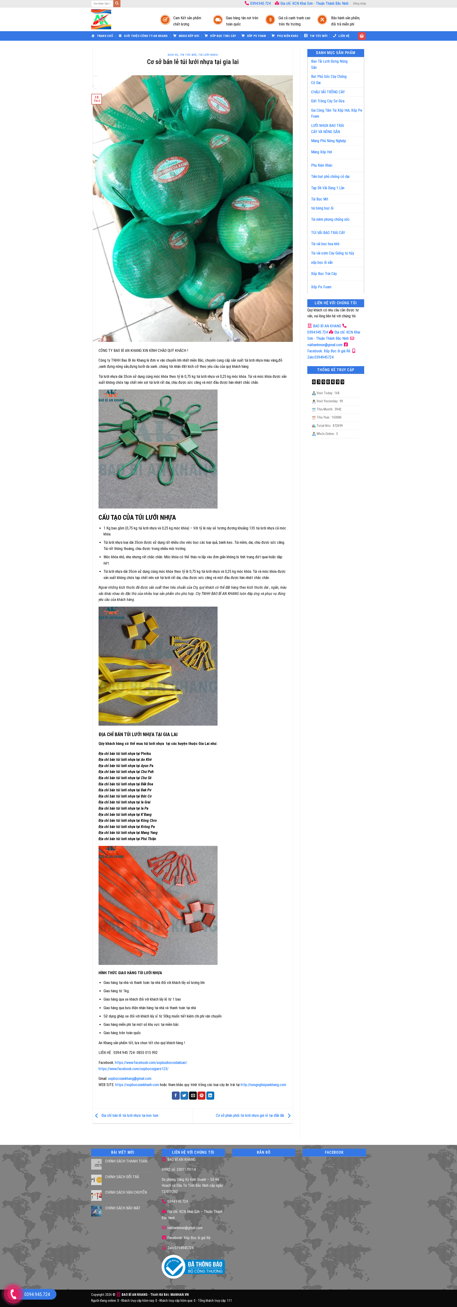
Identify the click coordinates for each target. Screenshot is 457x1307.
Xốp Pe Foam (321, 287)
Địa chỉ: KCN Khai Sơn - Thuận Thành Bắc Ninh (313, 3)
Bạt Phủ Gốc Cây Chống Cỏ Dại (329, 79)
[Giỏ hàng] (362, 36)
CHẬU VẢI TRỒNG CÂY (328, 92)
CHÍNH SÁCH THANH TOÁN (126, 1161)
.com (155, 1085)
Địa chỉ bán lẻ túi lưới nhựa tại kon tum (129, 1115)
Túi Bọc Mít (319, 199)
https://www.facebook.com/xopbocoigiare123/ (134, 1069)
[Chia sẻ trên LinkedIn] (210, 1096)
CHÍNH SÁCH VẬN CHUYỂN (126, 1192)
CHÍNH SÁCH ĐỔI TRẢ (122, 1177)
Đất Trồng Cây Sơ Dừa (327, 101)
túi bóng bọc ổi (322, 208)
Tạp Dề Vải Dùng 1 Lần (327, 188)
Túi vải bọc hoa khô (325, 244)
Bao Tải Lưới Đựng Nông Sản (329, 64)
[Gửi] (116, 3)
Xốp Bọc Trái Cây (324, 273)
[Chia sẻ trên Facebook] (176, 1096)
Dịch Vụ (173, 54)
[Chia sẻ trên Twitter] (184, 1096)
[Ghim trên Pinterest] (201, 1096)
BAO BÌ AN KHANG (326, 326)
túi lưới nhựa (208, 54)
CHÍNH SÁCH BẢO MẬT (122, 1208)
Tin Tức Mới (188, 54)
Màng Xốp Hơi (321, 152)
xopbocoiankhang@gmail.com (129, 1078)
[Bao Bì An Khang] (121, 19)
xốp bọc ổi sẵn (322, 262)
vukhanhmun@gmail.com (184, 1228)
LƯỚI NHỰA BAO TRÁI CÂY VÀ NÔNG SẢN (327, 128)
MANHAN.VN (179, 1295)
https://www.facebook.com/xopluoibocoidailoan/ (151, 1062)
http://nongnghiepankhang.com (263, 1085)
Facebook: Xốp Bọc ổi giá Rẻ (188, 1238)
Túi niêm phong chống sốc (330, 219)
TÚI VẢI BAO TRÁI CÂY (328, 232)
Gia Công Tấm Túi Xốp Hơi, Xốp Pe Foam (336, 113)
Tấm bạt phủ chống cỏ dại (330, 176)
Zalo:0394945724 (180, 1248)
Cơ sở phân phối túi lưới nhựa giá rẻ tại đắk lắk (250, 1115)
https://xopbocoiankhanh (133, 1085)
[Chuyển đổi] (355, 62)
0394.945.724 (260, 3)
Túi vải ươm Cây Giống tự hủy (332, 253)
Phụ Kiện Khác (322, 165)
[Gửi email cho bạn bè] (193, 1096)
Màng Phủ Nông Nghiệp (328, 141)
